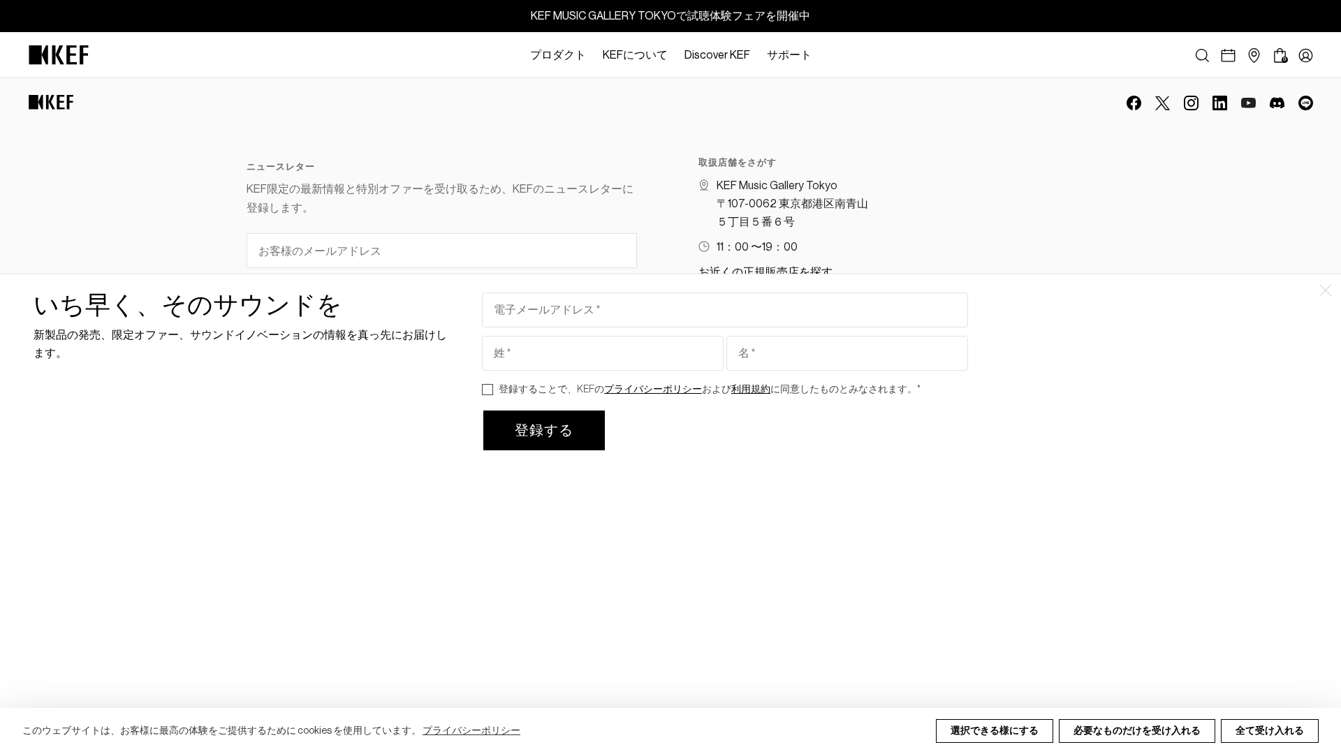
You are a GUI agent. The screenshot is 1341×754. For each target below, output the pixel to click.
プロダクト (558, 55)
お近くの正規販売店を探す (765, 272)
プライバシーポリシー (471, 731)
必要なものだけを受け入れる (1137, 731)
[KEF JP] (58, 55)
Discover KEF (717, 55)
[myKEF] (1305, 55)
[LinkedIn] (1219, 103)
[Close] (827, 55)
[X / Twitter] (1162, 103)
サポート (789, 55)
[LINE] (1305, 103)
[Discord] (1277, 103)
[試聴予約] (1228, 55)
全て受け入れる (1270, 731)
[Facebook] (1134, 103)
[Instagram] (1191, 103)
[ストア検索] (1254, 55)
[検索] (1202, 55)
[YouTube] (1248, 103)
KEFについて (635, 55)
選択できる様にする (995, 731)
